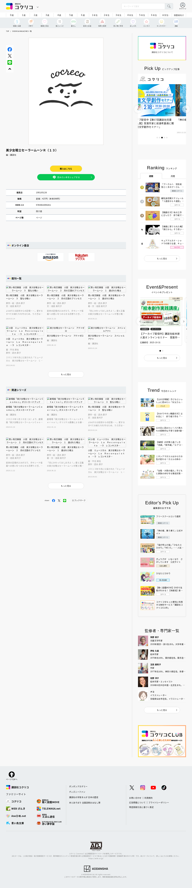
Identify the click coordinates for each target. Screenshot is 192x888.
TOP (7, 31)
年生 (95, 15)
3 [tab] (162, 137)
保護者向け (179, 15)
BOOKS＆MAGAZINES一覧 (22, 31)
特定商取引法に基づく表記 (141, 807)
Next (186, 109)
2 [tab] (159, 137)
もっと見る (162, 258)
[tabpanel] (162, 109)
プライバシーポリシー (158, 802)
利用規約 (148, 797)
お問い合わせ (135, 797)
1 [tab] (157, 137)
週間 (151, 176)
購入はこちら (66, 168)
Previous (138, 109)
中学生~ (166, 15)
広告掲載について (137, 802)
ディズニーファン (77, 791)
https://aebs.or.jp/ (95, 858)
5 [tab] (167, 137)
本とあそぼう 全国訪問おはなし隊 (84, 802)
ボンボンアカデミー (78, 786)
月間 (173, 176)
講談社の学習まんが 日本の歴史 (83, 797)
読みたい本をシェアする (68, 177)
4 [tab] (164, 137)
